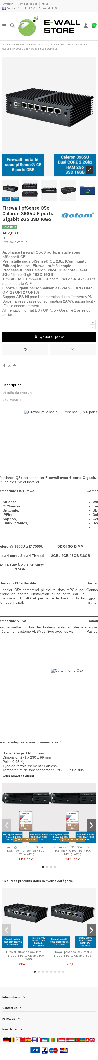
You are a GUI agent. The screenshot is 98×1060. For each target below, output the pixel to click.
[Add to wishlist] (25, 349)
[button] (43, 867)
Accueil (46, 3)
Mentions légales (27, 3)
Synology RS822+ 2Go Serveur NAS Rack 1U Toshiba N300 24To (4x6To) (72, 850)
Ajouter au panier (52, 337)
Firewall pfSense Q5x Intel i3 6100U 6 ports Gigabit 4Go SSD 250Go (25, 955)
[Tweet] (9, 366)
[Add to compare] (73, 349)
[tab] (49, 401)
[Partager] (4, 366)
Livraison (8, 3)
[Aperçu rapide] (31, 842)
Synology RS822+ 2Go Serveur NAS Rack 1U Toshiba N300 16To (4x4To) (26, 850)
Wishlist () (49, 8)
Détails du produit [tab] (17, 393)
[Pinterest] (14, 366)
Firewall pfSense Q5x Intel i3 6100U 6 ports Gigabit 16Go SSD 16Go (72, 955)
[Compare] (25, 842)
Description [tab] (11, 385)
